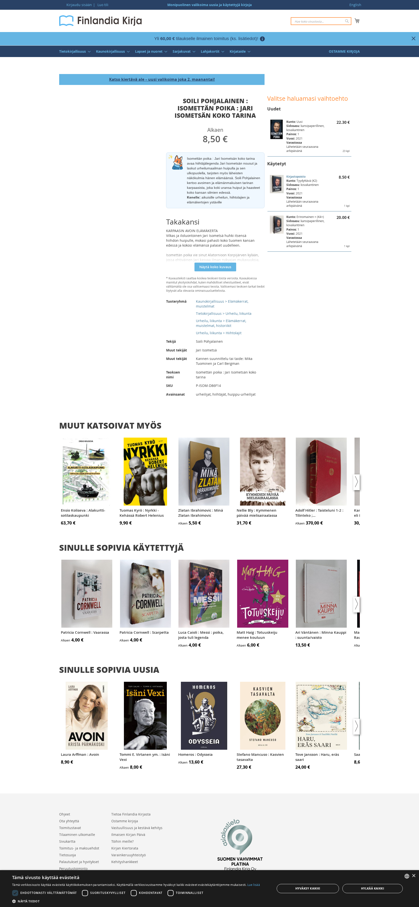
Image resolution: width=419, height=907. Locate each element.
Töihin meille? (122, 841)
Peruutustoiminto (73, 868)
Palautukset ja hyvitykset (79, 861)
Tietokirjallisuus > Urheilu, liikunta (223, 313)
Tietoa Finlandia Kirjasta (131, 814)
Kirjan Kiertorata (124, 848)
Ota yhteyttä (69, 821)
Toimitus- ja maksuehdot (79, 848)
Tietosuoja (67, 855)
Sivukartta (67, 841)
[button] (136, 901)
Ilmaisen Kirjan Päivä (128, 834)
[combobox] (321, 21)
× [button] (413, 876)
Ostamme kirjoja (124, 821)
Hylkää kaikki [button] (372, 888)
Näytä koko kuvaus (215, 267)
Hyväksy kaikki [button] (307, 888)
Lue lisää (253, 885)
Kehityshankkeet (124, 861)
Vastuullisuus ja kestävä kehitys (136, 827)
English (355, 4)
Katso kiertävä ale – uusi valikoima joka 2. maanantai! (162, 79)
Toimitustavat (70, 827)
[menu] (209, 51)
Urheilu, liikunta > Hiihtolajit (219, 333)
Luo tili (102, 4)
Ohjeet (64, 814)
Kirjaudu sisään (79, 4)
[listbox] (406, 876)
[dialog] (209, 888)
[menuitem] (73, 51)
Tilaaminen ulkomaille (77, 834)
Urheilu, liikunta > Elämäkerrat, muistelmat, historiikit (221, 323)
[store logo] (100, 20)
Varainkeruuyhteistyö (128, 855)
